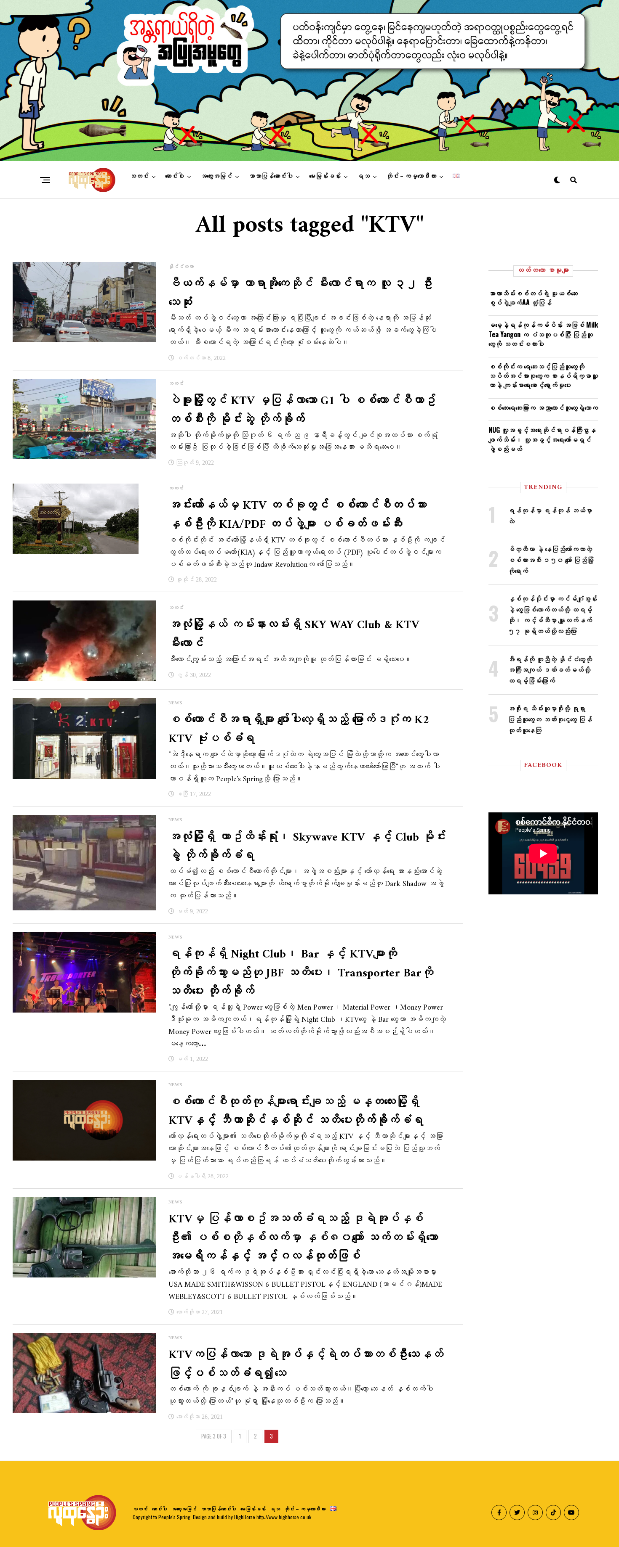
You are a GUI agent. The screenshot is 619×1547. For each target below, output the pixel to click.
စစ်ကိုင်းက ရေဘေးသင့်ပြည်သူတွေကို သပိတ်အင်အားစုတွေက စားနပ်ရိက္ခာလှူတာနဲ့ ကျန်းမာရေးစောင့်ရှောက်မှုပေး (543, 375)
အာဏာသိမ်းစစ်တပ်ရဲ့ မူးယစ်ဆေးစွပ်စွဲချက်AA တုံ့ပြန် (533, 297)
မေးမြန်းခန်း (325, 176)
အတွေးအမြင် (216, 176)
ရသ (363, 176)
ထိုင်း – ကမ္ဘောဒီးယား (411, 176)
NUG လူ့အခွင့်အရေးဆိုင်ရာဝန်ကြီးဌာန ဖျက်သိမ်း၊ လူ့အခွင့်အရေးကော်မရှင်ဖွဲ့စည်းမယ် (542, 439)
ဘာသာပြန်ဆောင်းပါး (270, 176)
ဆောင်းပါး (174, 176)
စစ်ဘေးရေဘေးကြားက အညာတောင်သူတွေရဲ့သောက (543, 407)
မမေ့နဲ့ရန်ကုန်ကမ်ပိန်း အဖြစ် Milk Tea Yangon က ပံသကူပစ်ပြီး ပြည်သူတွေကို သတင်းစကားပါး (543, 334)
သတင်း (139, 176)
